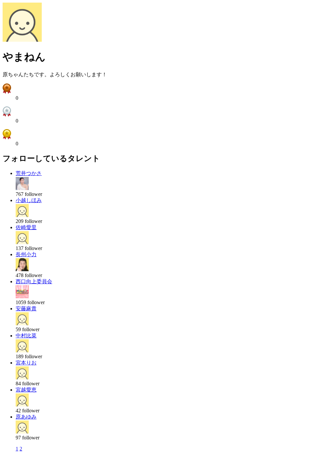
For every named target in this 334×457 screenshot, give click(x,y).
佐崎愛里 (26, 227)
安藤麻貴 (26, 308)
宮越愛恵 (26, 389)
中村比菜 (26, 335)
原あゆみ (26, 417)
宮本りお (26, 362)
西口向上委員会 (34, 281)
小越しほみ (29, 200)
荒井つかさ (29, 173)
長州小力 (26, 254)
